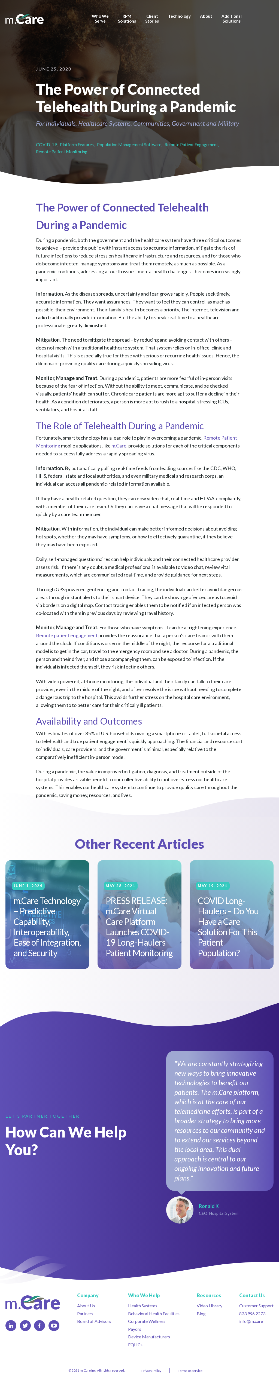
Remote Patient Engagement (191, 144)
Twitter (25, 1325)
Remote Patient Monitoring (61, 151)
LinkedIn (10, 1325)
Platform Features (77, 144)
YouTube (53, 1325)
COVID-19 (46, 144)
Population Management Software (129, 144)
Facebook (39, 1325)
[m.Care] (32, 19)
